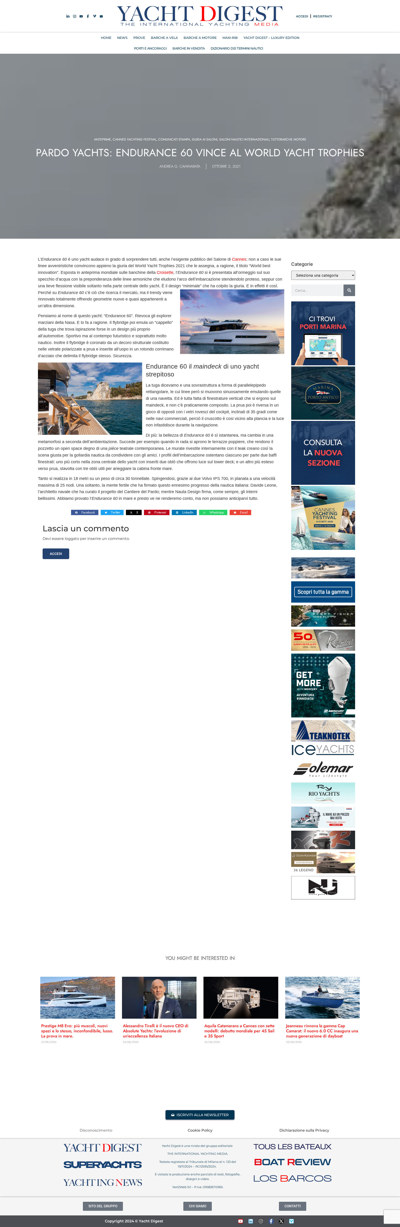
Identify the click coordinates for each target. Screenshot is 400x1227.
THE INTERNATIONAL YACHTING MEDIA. (197, 1153)
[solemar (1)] (323, 778)
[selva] (323, 847)
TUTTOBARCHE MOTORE (288, 139)
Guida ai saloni (204, 139)
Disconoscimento (96, 1130)
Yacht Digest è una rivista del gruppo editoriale (197, 1146)
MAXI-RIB (230, 38)
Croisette (165, 272)
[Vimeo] (291, 1221)
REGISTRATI (322, 16)
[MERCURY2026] (323, 716)
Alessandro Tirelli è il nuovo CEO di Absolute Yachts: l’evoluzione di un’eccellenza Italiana (155, 1031)
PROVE (139, 38)
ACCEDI (302, 16)
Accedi (56, 554)
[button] (84, 512)
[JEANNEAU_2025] (323, 625)
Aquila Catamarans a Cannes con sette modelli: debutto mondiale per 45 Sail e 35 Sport (239, 1031)
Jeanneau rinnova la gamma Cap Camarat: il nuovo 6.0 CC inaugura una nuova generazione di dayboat (322, 1031)
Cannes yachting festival (134, 139)
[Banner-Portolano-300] (323, 364)
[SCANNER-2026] (323, 577)
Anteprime (102, 139)
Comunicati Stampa (174, 139)
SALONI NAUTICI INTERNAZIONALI (244, 139)
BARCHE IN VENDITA (188, 48)
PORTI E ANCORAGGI (150, 48)
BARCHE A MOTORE (200, 38)
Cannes (239, 259)
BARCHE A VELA (164, 38)
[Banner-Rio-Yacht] (323, 802)
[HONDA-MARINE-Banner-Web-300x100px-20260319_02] (323, 826)
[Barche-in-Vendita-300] (323, 483)
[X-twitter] (281, 1221)
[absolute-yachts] (323, 601)
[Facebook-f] (271, 1221)
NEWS (122, 38)
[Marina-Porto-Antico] (323, 418)
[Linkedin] (250, 1221)
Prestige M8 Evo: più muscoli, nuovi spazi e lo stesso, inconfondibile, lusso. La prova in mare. (77, 1031)
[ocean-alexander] (323, 872)
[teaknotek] (323, 740)
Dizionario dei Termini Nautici (237, 48)
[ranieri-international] (323, 649)
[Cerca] (349, 290)
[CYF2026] (323, 548)
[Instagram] (261, 1221)
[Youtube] (240, 1221)
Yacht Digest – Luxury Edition (271, 38)
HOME (106, 38)
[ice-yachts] (323, 754)
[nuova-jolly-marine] (323, 898)
